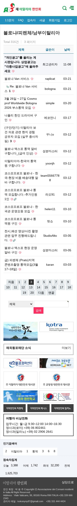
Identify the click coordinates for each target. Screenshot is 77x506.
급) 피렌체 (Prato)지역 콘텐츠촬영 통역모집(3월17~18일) (21, 264)
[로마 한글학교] (20, 396)
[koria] (56, 396)
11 (15, 287)
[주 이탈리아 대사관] (20, 380)
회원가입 (54, 20)
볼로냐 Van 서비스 (17, 78)
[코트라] (56, 327)
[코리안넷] (56, 363)
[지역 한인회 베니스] (38, 408)
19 (24, 292)
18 (69, 287)
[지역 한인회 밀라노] (62, 408)
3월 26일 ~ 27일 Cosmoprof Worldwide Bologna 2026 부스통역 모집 (20, 103)
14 (38, 287)
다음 (41, 292)
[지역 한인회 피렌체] (15, 408)
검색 (64, 8)
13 (31, 287)
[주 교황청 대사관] (56, 380)
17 (61, 287)
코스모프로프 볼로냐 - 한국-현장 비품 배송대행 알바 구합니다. (21, 178)
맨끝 (51, 292)
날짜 (67, 49)
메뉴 (72, 8)
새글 (42, 20)
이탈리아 (16, 451)
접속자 (31, 20)
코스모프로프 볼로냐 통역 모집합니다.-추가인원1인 (20, 194)
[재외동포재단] (20, 363)
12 (23, 287)
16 (54, 287)
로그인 (68, 20)
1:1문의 (9, 20)
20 (32, 292)
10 (8, 287)
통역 (35, 451)
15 (46, 287)
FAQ (20, 20)
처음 (11, 282)
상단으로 (68, 482)
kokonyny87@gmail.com (30, 501)
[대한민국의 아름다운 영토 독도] (20, 331)
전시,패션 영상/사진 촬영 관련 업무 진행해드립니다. (21, 235)
